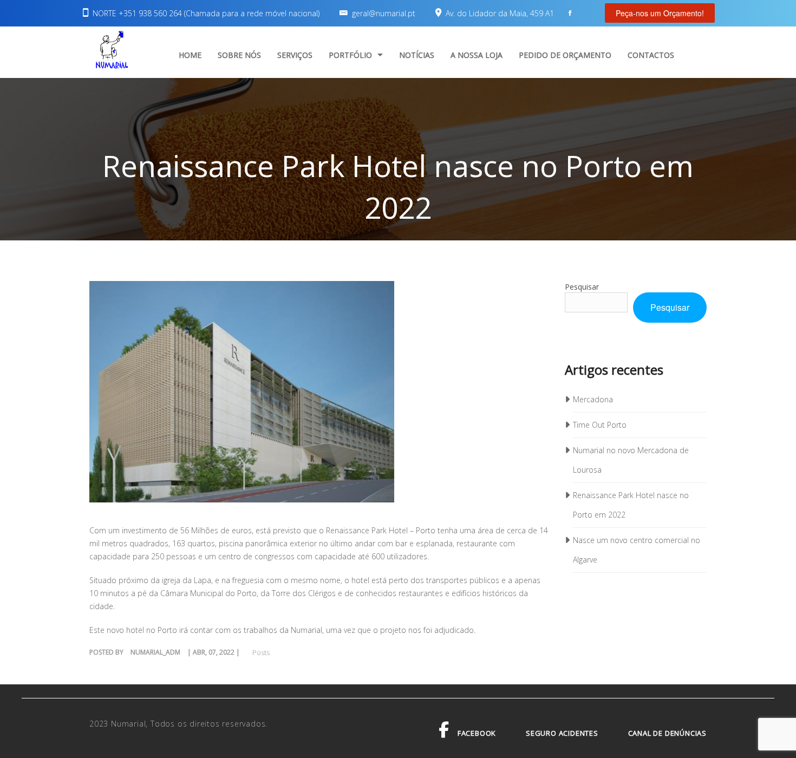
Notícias (416, 55)
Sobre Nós (239, 55)
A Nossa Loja (477, 55)
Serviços (294, 55)
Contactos (651, 55)
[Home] (111, 51)
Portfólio (350, 55)
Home (190, 55)
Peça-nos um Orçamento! (660, 13)
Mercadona (593, 399)
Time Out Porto (600, 425)
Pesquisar (582, 287)
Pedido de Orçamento (565, 55)
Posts (261, 652)
